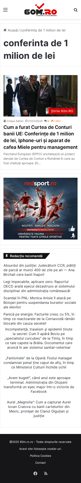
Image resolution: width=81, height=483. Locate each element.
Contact (40, 462)
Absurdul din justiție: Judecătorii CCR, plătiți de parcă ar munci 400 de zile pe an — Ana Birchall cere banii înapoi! (39, 270)
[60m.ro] (40, 9)
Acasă (12, 30)
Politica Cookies (40, 455)
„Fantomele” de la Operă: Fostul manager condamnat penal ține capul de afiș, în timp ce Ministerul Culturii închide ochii (38, 362)
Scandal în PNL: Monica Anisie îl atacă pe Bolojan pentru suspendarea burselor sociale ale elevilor (39, 302)
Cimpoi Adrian (15, 121)
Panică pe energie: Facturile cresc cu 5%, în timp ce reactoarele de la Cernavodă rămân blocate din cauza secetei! (39, 318)
